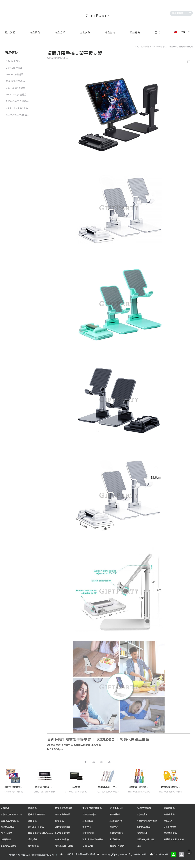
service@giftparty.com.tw (115, 854)
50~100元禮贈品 (159, 46)
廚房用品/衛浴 (62, 839)
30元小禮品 (6, 833)
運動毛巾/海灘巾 (117, 845)
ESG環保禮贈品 (62, 833)
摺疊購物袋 (169, 814)
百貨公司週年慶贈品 (92, 808)
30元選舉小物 (116, 808)
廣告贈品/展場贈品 (10, 820)
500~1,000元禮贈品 (16, 94)
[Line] (173, 854)
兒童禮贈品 (87, 820)
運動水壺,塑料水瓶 (145, 839)
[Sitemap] (181, 854)
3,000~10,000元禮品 (17, 107)
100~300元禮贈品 (15, 81)
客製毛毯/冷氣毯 (8, 845)
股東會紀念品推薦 (63, 808)
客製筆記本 (115, 839)
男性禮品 (59, 820)
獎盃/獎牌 (32, 839)
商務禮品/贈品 (143, 827)
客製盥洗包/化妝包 (64, 845)
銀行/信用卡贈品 (36, 827)
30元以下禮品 (13, 61)
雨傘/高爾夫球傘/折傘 (92, 839)
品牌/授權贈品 (89, 814)
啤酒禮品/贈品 (7, 827)
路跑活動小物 (116, 820)
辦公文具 (168, 820)
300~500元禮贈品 (15, 87)
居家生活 (114, 827)
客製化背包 (142, 814)
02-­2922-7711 (141, 854)
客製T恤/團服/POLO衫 (11, 814)
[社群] (189, 852)
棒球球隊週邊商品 (36, 814)
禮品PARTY (26, 854)
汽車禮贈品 (169, 808)
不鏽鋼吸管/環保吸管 (147, 820)
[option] (42, 783)
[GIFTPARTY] (97, 15)
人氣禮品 (5, 808)
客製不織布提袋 (62, 814)
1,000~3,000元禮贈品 (17, 101)
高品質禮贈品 (170, 833)
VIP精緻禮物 (170, 827)
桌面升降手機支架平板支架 (181, 46)
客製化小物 (87, 845)
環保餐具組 (142, 833)
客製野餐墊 (33, 845)
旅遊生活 (86, 827)
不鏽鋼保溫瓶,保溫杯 (174, 839)
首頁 (137, 46)
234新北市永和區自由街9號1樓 (80, 854)
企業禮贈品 (6, 839)
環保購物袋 (115, 814)
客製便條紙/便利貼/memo (40, 833)
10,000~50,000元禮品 (17, 114)
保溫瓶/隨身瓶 (116, 833)
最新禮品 (32, 808)
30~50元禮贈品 (14, 67)
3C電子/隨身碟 (144, 808)
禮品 (139, 845)
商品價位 (145, 46)
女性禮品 (32, 820)
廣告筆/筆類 (88, 833)
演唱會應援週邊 (62, 827)
